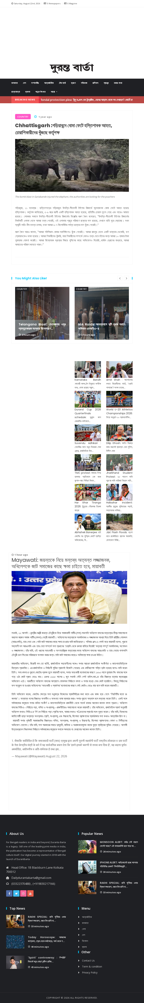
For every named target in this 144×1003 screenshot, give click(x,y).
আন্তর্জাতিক (49, 83)
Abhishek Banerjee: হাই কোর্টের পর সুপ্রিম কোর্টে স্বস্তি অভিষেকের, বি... (88, 536)
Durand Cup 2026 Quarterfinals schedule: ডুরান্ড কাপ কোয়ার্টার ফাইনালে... (88, 415)
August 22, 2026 (56, 756)
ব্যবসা (27, 91)
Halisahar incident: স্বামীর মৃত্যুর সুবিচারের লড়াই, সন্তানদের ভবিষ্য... (119, 506)
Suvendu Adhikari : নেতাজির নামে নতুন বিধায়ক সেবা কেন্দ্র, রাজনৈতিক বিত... (88, 447)
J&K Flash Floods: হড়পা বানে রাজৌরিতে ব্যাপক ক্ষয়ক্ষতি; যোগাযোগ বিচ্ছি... (119, 536)
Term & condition (92, 966)
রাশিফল (96, 83)
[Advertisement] (76, 35)
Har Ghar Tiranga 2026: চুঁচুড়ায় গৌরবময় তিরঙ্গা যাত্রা (88, 506)
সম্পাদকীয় (35, 83)
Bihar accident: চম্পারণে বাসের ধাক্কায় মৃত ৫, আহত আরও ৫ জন (101, 326)
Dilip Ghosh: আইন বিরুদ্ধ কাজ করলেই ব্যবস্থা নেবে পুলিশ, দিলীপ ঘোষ (119, 447)
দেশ (24, 83)
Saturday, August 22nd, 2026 (27, 3)
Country (22, 289)
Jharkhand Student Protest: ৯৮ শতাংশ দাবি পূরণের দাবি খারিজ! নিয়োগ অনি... (119, 476)
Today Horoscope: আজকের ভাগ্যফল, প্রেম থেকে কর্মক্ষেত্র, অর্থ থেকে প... (47, 939)
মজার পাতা (118, 83)
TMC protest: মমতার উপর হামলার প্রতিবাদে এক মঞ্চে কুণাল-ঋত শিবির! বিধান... (88, 476)
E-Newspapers (53, 3)
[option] (42, 313)
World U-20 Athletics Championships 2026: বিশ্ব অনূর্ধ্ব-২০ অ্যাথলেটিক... (119, 413)
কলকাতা (14, 83)
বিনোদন (85, 940)
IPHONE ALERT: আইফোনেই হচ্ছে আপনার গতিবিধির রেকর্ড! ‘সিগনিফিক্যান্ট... (119, 864)
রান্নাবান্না (15, 91)
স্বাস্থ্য (106, 83)
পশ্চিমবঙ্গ (84, 83)
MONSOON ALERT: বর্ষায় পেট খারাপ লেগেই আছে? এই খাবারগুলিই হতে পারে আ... (119, 844)
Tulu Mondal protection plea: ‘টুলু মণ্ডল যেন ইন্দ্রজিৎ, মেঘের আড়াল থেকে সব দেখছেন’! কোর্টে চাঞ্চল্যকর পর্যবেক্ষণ (71, 100)
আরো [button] (53, 91)
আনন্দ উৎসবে (40, 91)
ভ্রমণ (73, 83)
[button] (19, 36)
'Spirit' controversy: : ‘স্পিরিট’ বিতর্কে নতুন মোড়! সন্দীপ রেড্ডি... (47, 959)
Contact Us (88, 960)
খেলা (84, 929)
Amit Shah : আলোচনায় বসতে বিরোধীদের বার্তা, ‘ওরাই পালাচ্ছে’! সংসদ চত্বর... (119, 383)
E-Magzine (72, 3)
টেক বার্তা (62, 83)
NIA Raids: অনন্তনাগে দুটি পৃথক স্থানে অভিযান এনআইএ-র (42, 326)
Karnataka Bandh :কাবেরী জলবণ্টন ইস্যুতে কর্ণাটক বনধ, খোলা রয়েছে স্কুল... (88, 383)
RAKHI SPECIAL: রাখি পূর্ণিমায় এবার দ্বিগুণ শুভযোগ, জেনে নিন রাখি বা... (119, 884)
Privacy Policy (89, 972)
